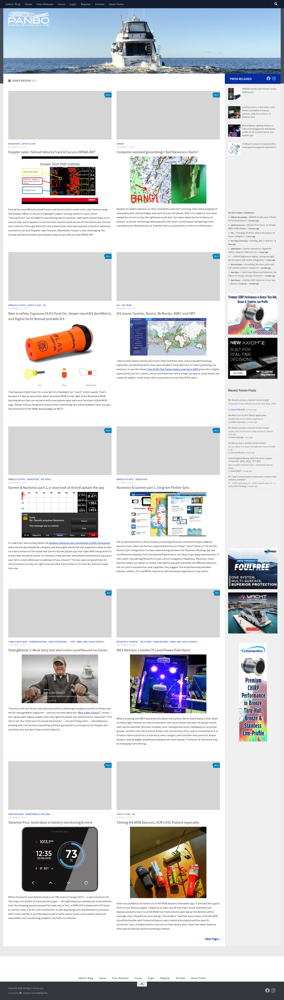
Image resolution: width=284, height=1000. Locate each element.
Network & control (127, 641)
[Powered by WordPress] (20, 993)
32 (218, 95)
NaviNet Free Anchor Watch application (247, 415)
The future (145, 641)
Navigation (14, 143)
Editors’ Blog (13, 4)
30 (109, 765)
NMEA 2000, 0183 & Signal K (90, 641)
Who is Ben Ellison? (89, 712)
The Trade (126, 305)
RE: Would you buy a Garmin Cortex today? (248, 400)
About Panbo (116, 4)
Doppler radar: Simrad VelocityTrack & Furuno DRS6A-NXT (52, 152)
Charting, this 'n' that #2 (261, 240)
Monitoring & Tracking (37, 814)
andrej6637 (236, 470)
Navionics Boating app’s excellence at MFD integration (79, 543)
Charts (120, 143)
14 (109, 256)
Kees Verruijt (237, 437)
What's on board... (58, 641)
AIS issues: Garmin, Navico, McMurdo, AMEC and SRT (156, 313)
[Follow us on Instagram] (274, 78)
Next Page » (212, 939)
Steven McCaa (238, 452)
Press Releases (44, 4)
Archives (100, 4)
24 (109, 95)
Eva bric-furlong (238, 486)
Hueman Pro (41, 993)
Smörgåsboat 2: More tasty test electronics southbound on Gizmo (57, 650)
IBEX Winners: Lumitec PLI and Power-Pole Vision (153, 650)
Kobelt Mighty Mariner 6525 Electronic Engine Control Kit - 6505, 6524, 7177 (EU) (250, 460)
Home (28, 4)
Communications (38, 641)
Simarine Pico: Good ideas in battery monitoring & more (50, 822)
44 (109, 430)
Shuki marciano (238, 422)
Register (86, 4)
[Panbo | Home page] (28, 18)
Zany (72, 641)
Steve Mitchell (238, 409)
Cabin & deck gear (17, 641)
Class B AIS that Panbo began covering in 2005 (172, 369)
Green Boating (161, 641)
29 (218, 765)
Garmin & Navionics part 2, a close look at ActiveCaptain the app (56, 487)
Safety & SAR (28, 143)
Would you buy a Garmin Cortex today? (247, 443)
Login (73, 4)
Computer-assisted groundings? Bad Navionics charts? (157, 152)
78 (218, 256)
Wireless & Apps (16, 305)
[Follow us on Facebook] (269, 78)
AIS (44, 305)
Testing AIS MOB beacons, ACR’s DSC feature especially (158, 822)
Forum (61, 4)
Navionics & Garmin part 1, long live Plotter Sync (153, 487)
